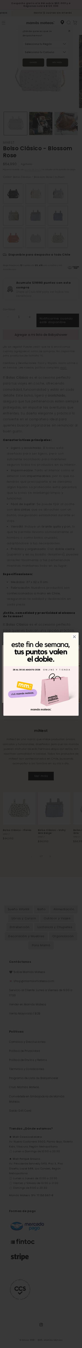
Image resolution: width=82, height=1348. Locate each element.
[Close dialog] (74, 637)
